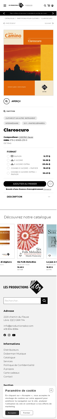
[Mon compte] (52, 5)
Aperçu (16, 101)
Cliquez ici (47, 189)
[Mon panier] (48, 5)
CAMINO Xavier (26, 137)
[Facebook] (5, 335)
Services (8, 361)
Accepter (12, 413)
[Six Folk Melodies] (30, 247)
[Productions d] (28, 287)
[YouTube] (13, 335)
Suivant (48, 23)
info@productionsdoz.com (18, 326)
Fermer (26, 413)
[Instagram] (9, 335)
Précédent (11, 23)
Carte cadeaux (11, 373)
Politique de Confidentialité (19, 365)
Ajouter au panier (25, 184)
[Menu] (5, 5)
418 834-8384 (11, 329)
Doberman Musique (15, 353)
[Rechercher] (44, 300)
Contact (8, 376)
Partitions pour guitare (28, 18)
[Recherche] (45, 5)
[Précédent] (4, 13)
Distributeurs (11, 350)
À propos (9, 369)
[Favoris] (50, 184)
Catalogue (10, 18)
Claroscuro (46, 18)
